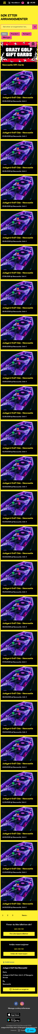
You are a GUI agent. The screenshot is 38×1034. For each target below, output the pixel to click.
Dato (4, 34)
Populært (14, 34)
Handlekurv (17, 3)
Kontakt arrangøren (21, 989)
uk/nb (32, 3)
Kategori (26, 34)
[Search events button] (34, 26)
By (4, 981)
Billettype (6, 37)
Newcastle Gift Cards (13, 65)
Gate (5, 972)
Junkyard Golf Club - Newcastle (17, 98)
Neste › (24, 915)
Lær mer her (19, 929)
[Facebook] (16, 1004)
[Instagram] (22, 1004)
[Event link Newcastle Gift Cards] (19, 52)
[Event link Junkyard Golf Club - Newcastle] (19, 83)
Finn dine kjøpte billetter (19, 934)
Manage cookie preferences (19, 1008)
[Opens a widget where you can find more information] (30, 1030)
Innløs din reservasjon (19, 954)
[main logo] (4, 2)
